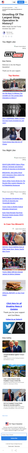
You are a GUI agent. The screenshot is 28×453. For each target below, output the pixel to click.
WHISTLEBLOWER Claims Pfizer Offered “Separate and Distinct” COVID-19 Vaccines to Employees (13, 167)
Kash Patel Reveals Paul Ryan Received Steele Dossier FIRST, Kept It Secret (13, 215)
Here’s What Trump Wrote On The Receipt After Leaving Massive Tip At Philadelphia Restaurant (13, 183)
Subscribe (21, 2)
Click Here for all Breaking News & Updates (14, 306)
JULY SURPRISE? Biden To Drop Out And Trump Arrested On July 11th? (13, 121)
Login (14, 2)
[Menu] (26, 2)
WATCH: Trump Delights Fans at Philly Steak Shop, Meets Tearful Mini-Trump (13, 249)
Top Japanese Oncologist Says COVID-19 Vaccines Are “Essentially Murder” (12, 201)
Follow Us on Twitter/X (14, 319)
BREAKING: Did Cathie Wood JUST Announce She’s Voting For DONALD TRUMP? (13, 175)
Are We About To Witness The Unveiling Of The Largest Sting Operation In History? (12, 95)
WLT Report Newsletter (7, 7)
